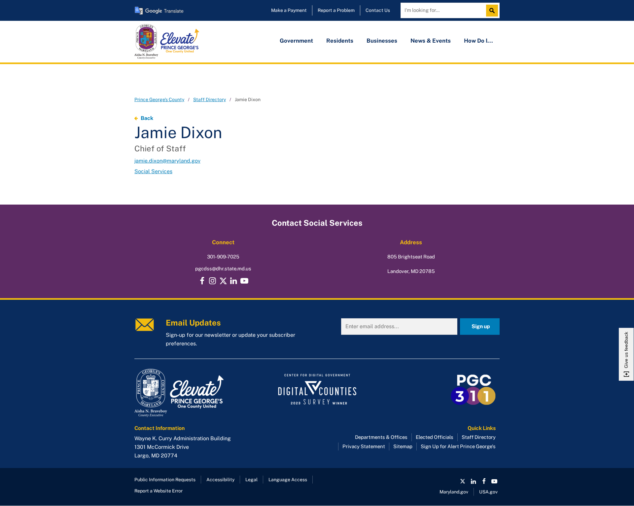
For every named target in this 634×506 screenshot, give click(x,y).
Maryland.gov (454, 491)
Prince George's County (159, 99)
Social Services (153, 171)
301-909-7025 (223, 256)
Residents (339, 40)
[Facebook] (202, 281)
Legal (251, 479)
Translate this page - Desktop (159, 10)
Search (493, 10)
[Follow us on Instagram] (213, 281)
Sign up (481, 326)
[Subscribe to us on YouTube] (244, 281)
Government (296, 40)
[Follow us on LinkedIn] (234, 281)
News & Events (430, 40)
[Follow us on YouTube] (494, 481)
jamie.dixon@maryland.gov (167, 161)
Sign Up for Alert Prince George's (458, 446)
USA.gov (488, 491)
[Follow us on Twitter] (223, 281)
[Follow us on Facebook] (483, 481)
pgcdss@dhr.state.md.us (223, 268)
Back (147, 118)
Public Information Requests (164, 479)
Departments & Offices (381, 437)
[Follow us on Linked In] (473, 481)
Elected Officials (434, 437)
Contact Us (378, 10)
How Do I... (478, 40)
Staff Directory (209, 99)
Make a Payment (289, 10)
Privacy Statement (363, 446)
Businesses (382, 40)
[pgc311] (191, 393)
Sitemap (402, 446)
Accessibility (220, 479)
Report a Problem (336, 10)
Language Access (287, 479)
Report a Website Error (158, 490)
